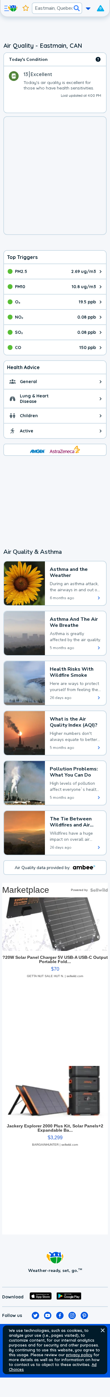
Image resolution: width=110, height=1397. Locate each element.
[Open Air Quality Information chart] (98, 59)
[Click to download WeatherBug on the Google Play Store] (69, 1296)
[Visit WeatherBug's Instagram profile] (72, 1315)
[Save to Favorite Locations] (25, 8)
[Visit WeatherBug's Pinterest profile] (84, 1315)
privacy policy (79, 1354)
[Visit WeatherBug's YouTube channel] (47, 1315)
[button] (103, 1330)
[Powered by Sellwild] (99, 890)
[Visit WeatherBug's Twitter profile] (35, 1315)
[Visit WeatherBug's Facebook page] (60, 1315)
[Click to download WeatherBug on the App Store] (41, 1296)
